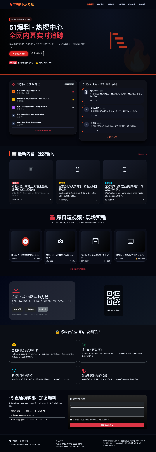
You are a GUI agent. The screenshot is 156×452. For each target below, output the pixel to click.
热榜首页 (90, 4)
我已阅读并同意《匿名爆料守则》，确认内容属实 (91, 420)
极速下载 (131, 4)
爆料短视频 (37, 53)
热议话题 (121, 4)
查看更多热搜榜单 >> (43, 130)
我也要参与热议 (112, 137)
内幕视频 (111, 4)
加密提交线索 (106, 425)
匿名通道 (142, 4)
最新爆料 (100, 4)
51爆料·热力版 (23, 4)
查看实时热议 (19, 54)
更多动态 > (142, 154)
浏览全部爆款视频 (77, 269)
